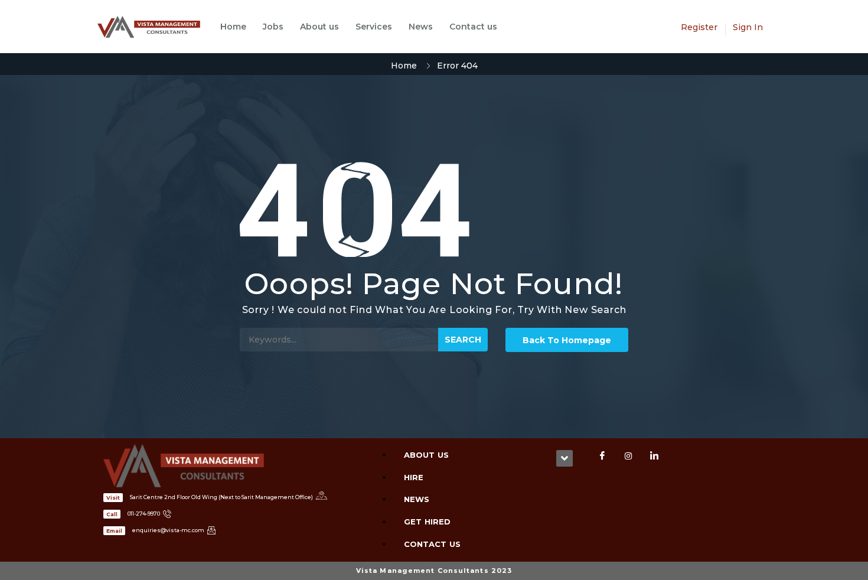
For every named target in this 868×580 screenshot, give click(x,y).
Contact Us (432, 544)
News (421, 26)
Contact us (473, 26)
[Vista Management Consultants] (154, 27)
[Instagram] (628, 456)
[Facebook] (602, 456)
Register (699, 27)
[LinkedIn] (654, 456)
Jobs (273, 26)
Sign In (748, 27)
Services (373, 26)
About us (319, 26)
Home (233, 26)
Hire (413, 477)
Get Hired (427, 521)
